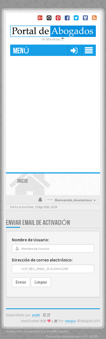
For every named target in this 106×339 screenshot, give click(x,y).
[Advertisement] (53, 112)
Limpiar (40, 282)
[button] (74, 50)
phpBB (36, 315)
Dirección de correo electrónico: (42, 260)
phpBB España (58, 331)
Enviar (21, 282)
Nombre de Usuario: (30, 239)
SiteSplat (70, 321)
